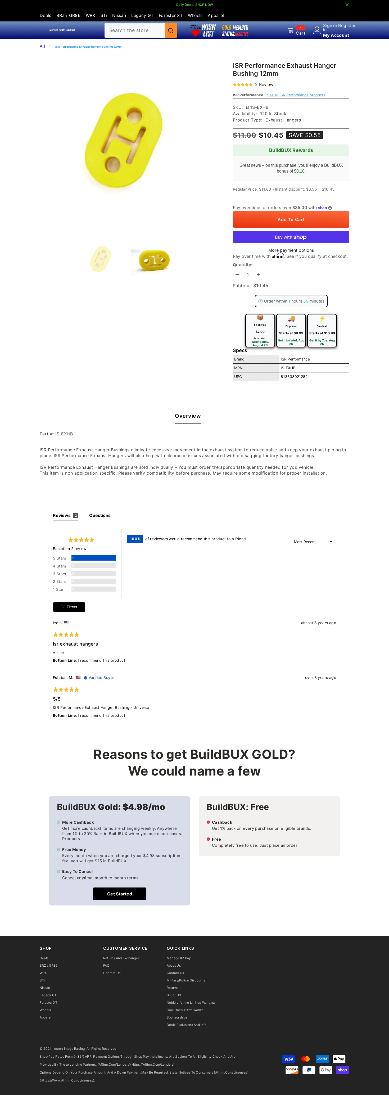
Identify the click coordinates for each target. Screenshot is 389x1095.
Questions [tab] (100, 515)
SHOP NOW (204, 5)
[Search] (141, 30)
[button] (254, 84)
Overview (188, 416)
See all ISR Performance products (296, 95)
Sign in (327, 27)
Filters (71, 607)
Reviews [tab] (65, 515)
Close (347, 5)
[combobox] (135, 30)
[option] (128, 141)
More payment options (291, 250)
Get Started (119, 893)
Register (346, 25)
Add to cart (291, 219)
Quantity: (243, 264)
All (42, 46)
